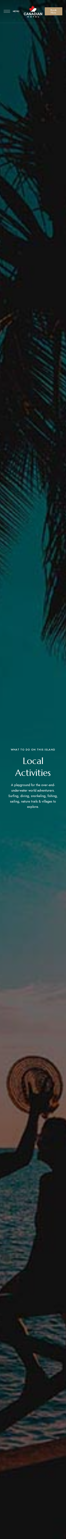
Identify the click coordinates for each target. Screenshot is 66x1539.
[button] (53, 11)
